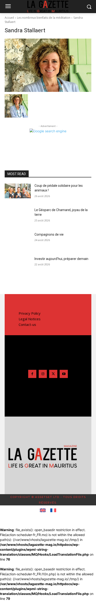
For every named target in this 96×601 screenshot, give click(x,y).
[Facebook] (32, 374)
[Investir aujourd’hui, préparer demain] (18, 266)
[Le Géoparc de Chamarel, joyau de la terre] (18, 217)
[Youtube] (64, 374)
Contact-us (27, 324)
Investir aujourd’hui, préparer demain (61, 259)
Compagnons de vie (49, 234)
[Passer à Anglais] (43, 510)
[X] (53, 374)
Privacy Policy (30, 313)
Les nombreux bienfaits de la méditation (43, 18)
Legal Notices (30, 319)
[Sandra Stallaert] (48, 65)
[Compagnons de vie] (18, 241)
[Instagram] (43, 374)
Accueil (9, 18)
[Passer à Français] (53, 510)
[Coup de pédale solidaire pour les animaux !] (18, 193)
